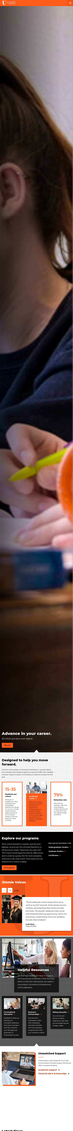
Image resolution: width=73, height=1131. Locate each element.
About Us (6, 1125)
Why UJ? (7, 745)
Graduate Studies (56, 851)
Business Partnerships (34, 1013)
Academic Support (47, 1070)
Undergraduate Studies (58, 847)
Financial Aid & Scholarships (52, 1073)
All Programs (9, 868)
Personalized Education (9, 1013)
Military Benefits (60, 1012)
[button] (70, 3)
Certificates (53, 855)
